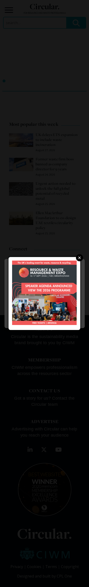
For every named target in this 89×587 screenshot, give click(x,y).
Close (79, 257)
